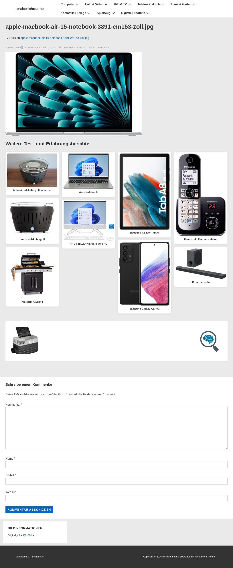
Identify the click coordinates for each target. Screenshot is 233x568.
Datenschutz (22, 556)
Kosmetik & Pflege (73, 13)
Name (9, 458)
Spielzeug (103, 13)
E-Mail (9, 475)
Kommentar (13, 404)
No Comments (101, 47)
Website (10, 492)
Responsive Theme (204, 556)
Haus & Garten (181, 4)
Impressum (38, 556)
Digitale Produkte (133, 13)
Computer (67, 4)
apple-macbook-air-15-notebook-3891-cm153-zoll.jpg (55, 37)
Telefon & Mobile (149, 4)
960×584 (27, 535)
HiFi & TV (120, 4)
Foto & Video (94, 4)
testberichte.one (29, 9)
